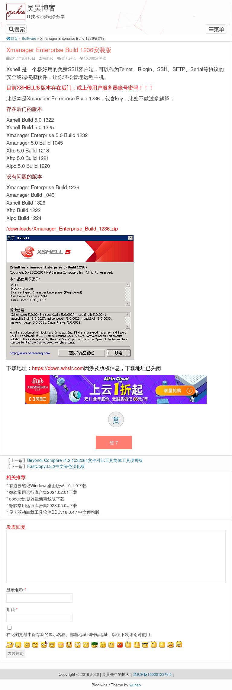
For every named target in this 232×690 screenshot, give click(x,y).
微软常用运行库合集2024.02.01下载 (43, 492)
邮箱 (12, 609)
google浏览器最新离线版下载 (36, 499)
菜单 (219, 29)
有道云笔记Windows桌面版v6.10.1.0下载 (47, 485)
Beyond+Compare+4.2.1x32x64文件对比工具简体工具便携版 (85, 460)
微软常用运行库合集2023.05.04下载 (43, 505)
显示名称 (16, 590)
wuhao (47, 58)
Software (29, 38)
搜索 (19, 29)
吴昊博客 (41, 7)
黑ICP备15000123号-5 (153, 674)
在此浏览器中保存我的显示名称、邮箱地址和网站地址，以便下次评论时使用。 (80, 634)
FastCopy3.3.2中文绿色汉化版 (56, 466)
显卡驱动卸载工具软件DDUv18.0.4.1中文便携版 (54, 512)
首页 (14, 38)
